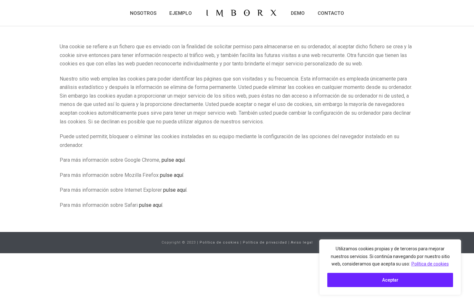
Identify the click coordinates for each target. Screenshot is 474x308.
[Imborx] (241, 13)
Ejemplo (180, 13)
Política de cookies (430, 263)
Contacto (331, 13)
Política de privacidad (265, 242)
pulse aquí (173, 160)
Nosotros (143, 13)
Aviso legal (302, 242)
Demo (298, 13)
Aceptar (390, 280)
